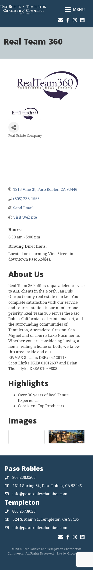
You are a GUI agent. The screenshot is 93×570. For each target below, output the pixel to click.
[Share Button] (13, 127)
